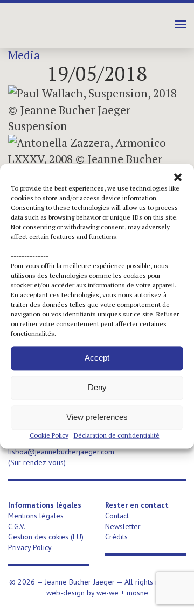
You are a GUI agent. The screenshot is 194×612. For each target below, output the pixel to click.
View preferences (97, 416)
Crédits (116, 536)
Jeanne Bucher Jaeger (72, 21)
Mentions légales (36, 515)
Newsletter (123, 526)
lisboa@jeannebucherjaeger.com (61, 451)
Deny (97, 387)
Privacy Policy (30, 547)
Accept (97, 357)
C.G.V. (16, 526)
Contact (117, 515)
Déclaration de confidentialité (117, 435)
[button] (177, 177)
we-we (107, 592)
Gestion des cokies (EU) (46, 536)
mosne (137, 592)
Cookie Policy (49, 435)
